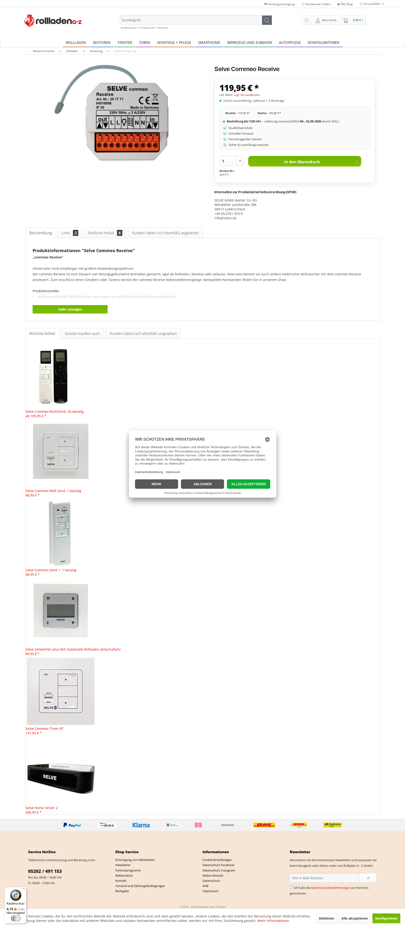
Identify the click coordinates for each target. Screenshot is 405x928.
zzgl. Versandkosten (247, 95)
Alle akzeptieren (354, 918)
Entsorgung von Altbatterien (135, 860)
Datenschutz (211, 881)
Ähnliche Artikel (104, 232)
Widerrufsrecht (212, 875)
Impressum (210, 891)
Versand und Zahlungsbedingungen (140, 886)
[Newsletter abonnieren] (368, 878)
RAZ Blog (346, 4)
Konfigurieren (386, 918)
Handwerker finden (317, 4)
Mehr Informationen (273, 920)
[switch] (15, 918)
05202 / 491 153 (45, 871)
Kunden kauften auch (82, 333)
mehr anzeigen (70, 309)
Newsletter (123, 865)
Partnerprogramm (128, 870)
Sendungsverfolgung (281, 4)
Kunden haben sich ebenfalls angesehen (165, 232)
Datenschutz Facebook (218, 865)
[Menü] (23, 890)
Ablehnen (326, 918)
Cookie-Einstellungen (217, 860)
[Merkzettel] (306, 20)
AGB (205, 886)
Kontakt (121, 881)
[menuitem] (196, 22)
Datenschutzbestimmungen (330, 888)
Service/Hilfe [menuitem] (372, 4)
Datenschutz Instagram (218, 870)
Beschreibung (40, 232)
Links (69, 232)
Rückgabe (122, 891)
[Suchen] (267, 20)
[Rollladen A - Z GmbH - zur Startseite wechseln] (52, 20)
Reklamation (124, 875)
